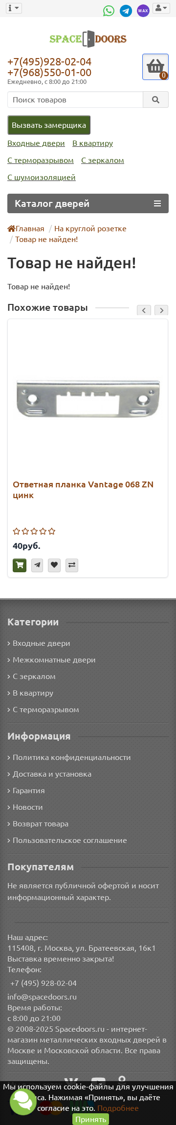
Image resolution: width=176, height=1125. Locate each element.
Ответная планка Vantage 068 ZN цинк (83, 489)
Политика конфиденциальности (72, 757)
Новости (28, 807)
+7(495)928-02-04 (49, 61)
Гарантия (29, 790)
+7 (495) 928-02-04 (43, 983)
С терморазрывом (40, 160)
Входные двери (36, 143)
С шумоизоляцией (41, 177)
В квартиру (92, 143)
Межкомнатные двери (54, 659)
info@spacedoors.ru (42, 996)
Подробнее (118, 1108)
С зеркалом (102, 160)
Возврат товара (40, 823)
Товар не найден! (46, 239)
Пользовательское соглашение (70, 840)
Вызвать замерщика (49, 125)
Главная (30, 228)
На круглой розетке (90, 228)
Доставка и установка (52, 773)
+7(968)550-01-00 (49, 72)
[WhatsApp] (110, 11)
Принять (90, 1119)
